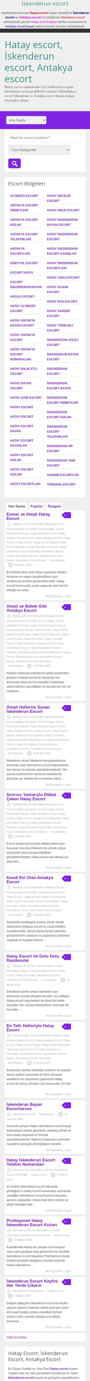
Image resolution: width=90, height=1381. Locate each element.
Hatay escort (21, 416)
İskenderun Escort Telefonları (57, 431)
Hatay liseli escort (63, 277)
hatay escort (46, 1114)
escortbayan (57, 560)
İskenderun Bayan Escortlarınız (24, 1106)
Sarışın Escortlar (63, 475)
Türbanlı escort (61, 484)
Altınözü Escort (24, 196)
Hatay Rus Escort (62, 301)
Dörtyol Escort (24, 263)
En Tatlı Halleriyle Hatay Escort (30, 1027)
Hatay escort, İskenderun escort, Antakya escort (38, 61)
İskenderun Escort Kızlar (31, 560)
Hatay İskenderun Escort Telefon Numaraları (30, 1162)
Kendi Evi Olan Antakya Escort (29, 879)
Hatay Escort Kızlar (47, 901)
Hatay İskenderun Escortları (35, 827)
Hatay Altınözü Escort (43, 533)
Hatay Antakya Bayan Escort (47, 625)
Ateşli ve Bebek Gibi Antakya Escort (26, 608)
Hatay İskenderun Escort (42, 546)
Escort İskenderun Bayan (45, 1035)
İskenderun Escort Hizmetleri (33, 661)
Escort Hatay (21, 272)
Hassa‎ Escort (22, 296)
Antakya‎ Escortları (25, 528)
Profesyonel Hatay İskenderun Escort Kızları (31, 1222)
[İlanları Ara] (14, 163)
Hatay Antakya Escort (48, 537)
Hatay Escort (21, 407)
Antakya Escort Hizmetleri (28, 523)
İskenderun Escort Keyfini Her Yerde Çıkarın (32, 1283)
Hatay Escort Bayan (45, 542)
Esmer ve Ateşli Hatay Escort (28, 516)
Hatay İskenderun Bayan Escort (35, 643)
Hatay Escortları (25, 484)
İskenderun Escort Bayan (46, 748)
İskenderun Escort (27, 555)
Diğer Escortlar (16, 1337)
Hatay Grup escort (63, 210)
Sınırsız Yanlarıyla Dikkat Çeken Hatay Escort (31, 796)
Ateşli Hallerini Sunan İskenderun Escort (28, 709)
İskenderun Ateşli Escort (32, 652)
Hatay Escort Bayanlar (46, 634)
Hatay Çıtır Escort (26, 398)
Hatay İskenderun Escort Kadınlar (36, 744)
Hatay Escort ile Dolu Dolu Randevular (32, 958)
